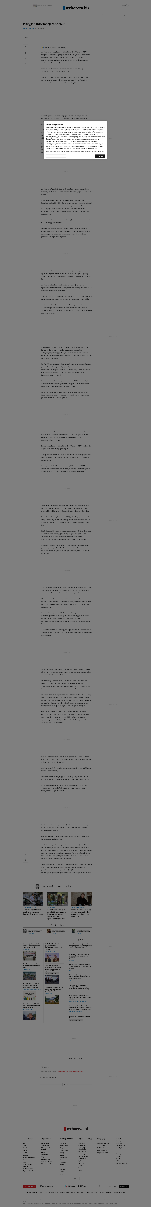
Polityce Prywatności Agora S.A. (88, 148)
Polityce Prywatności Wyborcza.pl (70, 148)
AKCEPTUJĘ (100, 156)
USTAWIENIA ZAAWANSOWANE (56, 156)
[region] (75, 140)
